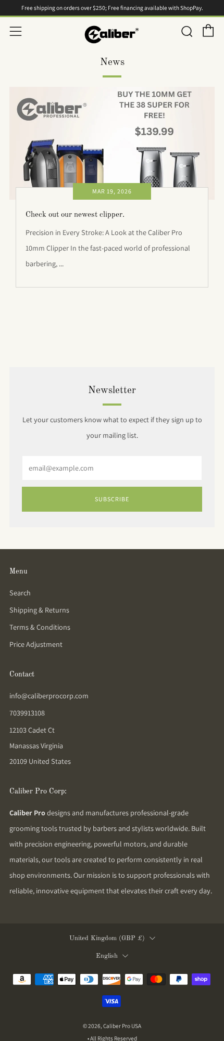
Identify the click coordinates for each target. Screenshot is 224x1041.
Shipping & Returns (39, 610)
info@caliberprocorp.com (49, 695)
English (107, 956)
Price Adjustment (36, 644)
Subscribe (112, 499)
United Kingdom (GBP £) (107, 938)
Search (20, 592)
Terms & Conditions (39, 627)
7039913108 (27, 713)
